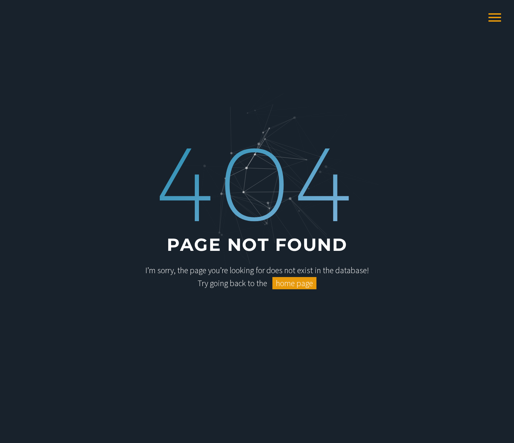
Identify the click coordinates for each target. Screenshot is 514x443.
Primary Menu (494, 17)
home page (294, 283)
